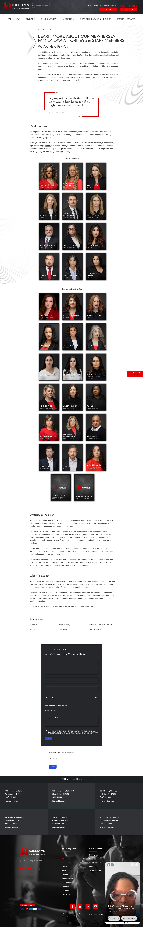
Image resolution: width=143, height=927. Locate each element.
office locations (61, 598)
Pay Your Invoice (28, 905)
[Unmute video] (108, 864)
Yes (48, 710)
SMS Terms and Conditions (85, 733)
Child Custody (48, 19)
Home (90, 6)
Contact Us (128, 9)
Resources (105, 6)
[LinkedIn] (88, 906)
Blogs (64, 867)
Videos (65, 875)
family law (84, 55)
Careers (114, 6)
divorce (91, 55)
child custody (100, 55)
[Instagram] (80, 906)
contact (48, 146)
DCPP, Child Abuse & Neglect (95, 19)
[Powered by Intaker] (126, 923)
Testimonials (67, 879)
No (54, 710)
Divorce (30, 19)
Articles (65, 871)
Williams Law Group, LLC (62, 52)
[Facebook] (72, 906)
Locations (66, 887)
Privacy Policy (70, 733)
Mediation (68, 19)
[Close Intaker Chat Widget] (136, 864)
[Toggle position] (132, 864)
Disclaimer (101, 914)
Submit (48, 738)
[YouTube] (95, 906)
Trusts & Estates (126, 19)
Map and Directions (11, 801)
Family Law (14, 19)
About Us (97, 6)
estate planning (53, 58)
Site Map (66, 895)
